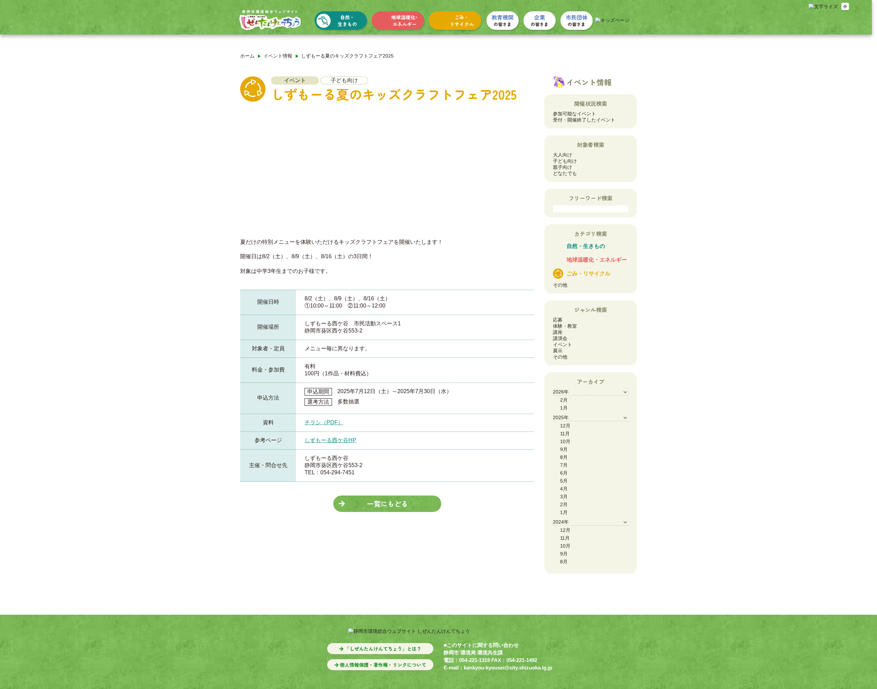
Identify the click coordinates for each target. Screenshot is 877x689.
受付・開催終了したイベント (584, 120)
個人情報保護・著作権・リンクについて (382, 664)
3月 (564, 496)
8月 (564, 457)
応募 (558, 320)
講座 (558, 332)
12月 (565, 425)
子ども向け (565, 161)
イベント (562, 344)
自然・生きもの (586, 246)
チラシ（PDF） (324, 422)
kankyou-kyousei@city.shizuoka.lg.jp (508, 668)
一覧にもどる (387, 504)
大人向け (562, 155)
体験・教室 (565, 326)
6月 (564, 473)
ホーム (247, 56)
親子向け (562, 167)
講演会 (560, 338)
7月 (564, 465)
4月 (564, 488)
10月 (565, 441)
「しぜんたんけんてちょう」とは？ (382, 648)
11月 (565, 433)
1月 (564, 408)
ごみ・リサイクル (588, 273)
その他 (560, 285)
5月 (564, 481)
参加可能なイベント (574, 113)
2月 (564, 400)
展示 (558, 350)
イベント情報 (277, 56)
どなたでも (565, 173)
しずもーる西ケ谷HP (330, 440)
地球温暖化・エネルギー (597, 260)
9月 (564, 449)
